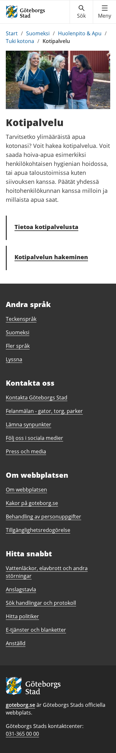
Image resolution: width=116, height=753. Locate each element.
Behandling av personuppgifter (43, 516)
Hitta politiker (22, 616)
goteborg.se (20, 704)
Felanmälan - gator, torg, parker (44, 411)
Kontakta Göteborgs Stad (36, 397)
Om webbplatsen (26, 489)
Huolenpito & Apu (80, 33)
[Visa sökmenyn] (81, 11)
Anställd (15, 643)
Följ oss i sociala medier (34, 437)
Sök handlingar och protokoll (41, 602)
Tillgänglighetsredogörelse (38, 530)
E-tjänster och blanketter (36, 629)
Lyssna (14, 359)
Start (12, 33)
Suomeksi (38, 33)
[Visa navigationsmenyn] (104, 11)
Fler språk (18, 345)
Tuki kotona (20, 41)
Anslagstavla (21, 589)
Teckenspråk (21, 318)
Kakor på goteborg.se (32, 503)
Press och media (26, 451)
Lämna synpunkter (28, 424)
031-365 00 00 (22, 733)
